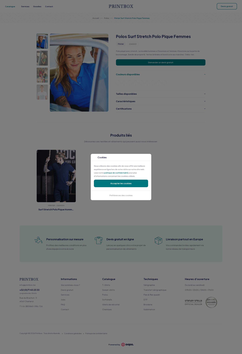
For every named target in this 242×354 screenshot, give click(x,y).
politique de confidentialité (116, 172)
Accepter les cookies (121, 183)
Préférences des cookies (121, 195)
